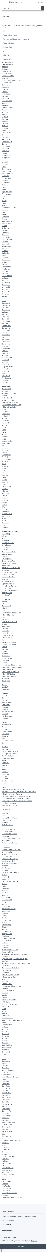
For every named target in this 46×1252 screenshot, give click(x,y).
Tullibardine (6, 183)
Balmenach (6, 285)
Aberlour (5, 273)
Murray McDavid (8, 581)
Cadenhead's (6, 545)
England (5, 416)
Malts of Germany (8, 400)
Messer (4, 765)
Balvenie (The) (7, 979)
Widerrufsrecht (8, 43)
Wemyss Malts (7, 593)
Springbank (6, 94)
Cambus (5, 251)
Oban (4, 167)
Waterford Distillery (9, 909)
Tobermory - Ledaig (9, 208)
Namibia (5, 482)
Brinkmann (6, 626)
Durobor (5, 995)
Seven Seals (6, 500)
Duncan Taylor (7, 554)
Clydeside (5, 253)
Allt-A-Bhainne (7, 276)
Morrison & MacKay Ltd (10, 859)
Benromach (6, 294)
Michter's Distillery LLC (10, 854)
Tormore (5, 382)
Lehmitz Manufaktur (9, 977)
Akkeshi (4, 473)
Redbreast (5, 450)
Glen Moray (6, 321)
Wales (4, 525)
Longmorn (5, 353)
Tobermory (6, 947)
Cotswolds (5, 421)
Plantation (5, 651)
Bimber (4, 418)
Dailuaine (5, 308)
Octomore (5, 235)
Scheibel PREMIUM (8, 674)
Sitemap (6, 55)
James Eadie (6, 570)
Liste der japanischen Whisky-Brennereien (17, 801)
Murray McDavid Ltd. (9, 818)
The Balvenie (6, 378)
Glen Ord (5, 135)
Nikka (4, 477)
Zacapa (4, 663)
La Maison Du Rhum (9, 644)
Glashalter (5, 763)
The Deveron (6, 178)
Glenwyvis (5, 1120)
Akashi (4, 471)
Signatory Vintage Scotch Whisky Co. (14, 959)
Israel (4, 464)
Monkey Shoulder (8, 76)
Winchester (6, 918)
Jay (3, 743)
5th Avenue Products (9, 1004)
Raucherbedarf (7, 781)
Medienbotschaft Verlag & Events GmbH (16, 963)
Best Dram (5, 540)
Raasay (4, 201)
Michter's (5, 518)
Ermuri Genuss (7, 638)
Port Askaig (6, 237)
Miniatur (5, 779)
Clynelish (5, 117)
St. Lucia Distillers (8, 831)
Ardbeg (4, 214)
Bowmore (5, 219)
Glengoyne (5, 144)
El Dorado (5, 631)
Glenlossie (5, 339)
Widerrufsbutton (9, 1237)
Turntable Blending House (11, 80)
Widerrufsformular (10, 35)
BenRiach (5, 1031)
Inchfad (4, 153)
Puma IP (4, 776)
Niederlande (6, 486)
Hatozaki (5, 475)
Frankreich (5, 423)
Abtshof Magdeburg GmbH (11, 850)
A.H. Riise (5, 619)
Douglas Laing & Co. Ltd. (10, 968)
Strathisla (5, 369)
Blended (5, 67)
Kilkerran (5, 89)
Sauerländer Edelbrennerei (11, 405)
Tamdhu (4, 373)
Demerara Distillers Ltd (10, 881)
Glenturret (5, 148)
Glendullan (6, 330)
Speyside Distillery (8, 367)
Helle (3, 767)
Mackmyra (5, 493)
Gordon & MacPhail (9, 561)
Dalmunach (6, 310)
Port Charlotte (7, 239)
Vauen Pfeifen (7, 731)
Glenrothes (6, 342)
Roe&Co (4, 452)
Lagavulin (5, 230)
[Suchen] (42, 8)
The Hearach (6, 194)
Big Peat (4, 69)
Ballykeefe (5, 434)
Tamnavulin (6, 376)
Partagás (5, 707)
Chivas (4, 301)
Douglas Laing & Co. (9, 552)
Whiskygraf (6, 595)
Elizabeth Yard (7, 633)
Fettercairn (6, 130)
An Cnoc (5, 943)
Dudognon (5, 689)
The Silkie (5, 457)
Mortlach (5, 362)
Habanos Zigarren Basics (10, 805)
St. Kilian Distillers (8, 938)
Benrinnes (5, 292)
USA (3, 507)
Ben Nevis (5, 112)
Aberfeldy (5, 98)
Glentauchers (6, 344)
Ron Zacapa (6, 868)
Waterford (5, 461)
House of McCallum (9, 563)
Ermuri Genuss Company (11, 1077)
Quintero (5, 709)
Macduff (5, 162)
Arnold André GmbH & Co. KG (12, 1020)
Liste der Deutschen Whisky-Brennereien (16, 798)
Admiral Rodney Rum (9, 622)
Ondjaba (5, 484)
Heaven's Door (7, 514)
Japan (4, 468)
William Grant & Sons (9, 843)
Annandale (6, 244)
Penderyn (5, 527)
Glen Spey (5, 323)
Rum (3, 617)
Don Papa (5, 629)
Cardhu (4, 298)
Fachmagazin (6, 749)
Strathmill (5, 371)
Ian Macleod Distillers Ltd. (11, 568)
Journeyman (6, 516)
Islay (3, 212)
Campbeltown (7, 83)
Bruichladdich (7, 221)
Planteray (5, 654)
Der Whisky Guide (8, 756)
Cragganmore (6, 303)
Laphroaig (5, 233)
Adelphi (4, 536)
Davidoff (5, 687)
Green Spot (6, 443)
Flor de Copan (7, 716)
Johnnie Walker (7, 73)
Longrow (5, 92)
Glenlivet (5, 337)
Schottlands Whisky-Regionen (12, 794)
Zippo (4, 783)
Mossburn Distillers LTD (10, 863)
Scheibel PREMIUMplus (10, 676)
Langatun (5, 498)
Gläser (4, 760)
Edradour (5, 128)
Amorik (4, 425)
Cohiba (4, 700)
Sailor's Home (6, 455)
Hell (3, 640)
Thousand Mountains (9, 834)
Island (4, 187)
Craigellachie (6, 305)
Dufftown (5, 126)
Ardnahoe (5, 217)
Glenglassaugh (7, 142)
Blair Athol (5, 114)
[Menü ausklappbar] (4, 2)
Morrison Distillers (8, 577)
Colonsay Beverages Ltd (10, 872)
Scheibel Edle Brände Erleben (12, 667)
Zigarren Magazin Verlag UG (12, 1197)
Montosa (5, 649)
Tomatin (5, 180)
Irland (4, 432)
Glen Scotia (6, 85)
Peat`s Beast (6, 820)
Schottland (5, 608)
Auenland (5, 734)
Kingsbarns (6, 262)
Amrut (4, 430)
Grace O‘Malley (7, 441)
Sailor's (4, 916)
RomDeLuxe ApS (7, 825)
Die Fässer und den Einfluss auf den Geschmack (19, 792)
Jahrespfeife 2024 (8, 740)
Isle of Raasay (6, 970)
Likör (3, 610)
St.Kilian (5, 411)
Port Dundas (6, 269)
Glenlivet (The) (7, 1111)
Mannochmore (7, 357)
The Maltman (6, 588)
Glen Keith (5, 319)
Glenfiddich (6, 335)
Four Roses (6, 511)
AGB (4, 51)
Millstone (5, 489)
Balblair (4, 110)
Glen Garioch (6, 133)
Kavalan (4, 505)
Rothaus (5, 391)
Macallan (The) (7, 1170)
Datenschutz (7, 47)
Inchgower (5, 346)
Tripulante (5, 660)
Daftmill (4, 255)
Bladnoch (5, 248)
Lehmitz (4, 647)
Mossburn (5, 78)
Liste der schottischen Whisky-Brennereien (17, 796)
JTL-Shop (26, 1246)
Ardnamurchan (7, 108)
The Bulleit (5, 509)
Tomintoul (5, 380)
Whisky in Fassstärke (9, 803)
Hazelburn (5, 87)
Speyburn (5, 364)
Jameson (5, 448)
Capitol (4, 696)
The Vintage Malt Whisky (10, 590)
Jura (3, 196)
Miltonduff (5, 360)
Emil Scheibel (6, 1075)
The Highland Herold (9, 754)
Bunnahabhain (7, 223)
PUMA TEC (5, 774)
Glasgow (5, 258)
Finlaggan (5, 1081)
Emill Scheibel (7, 398)
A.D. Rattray (6, 534)
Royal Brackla (6, 171)
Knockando (6, 348)
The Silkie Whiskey (8, 991)
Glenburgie (6, 328)
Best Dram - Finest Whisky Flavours (14, 954)
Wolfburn (5, 185)
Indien (4, 427)
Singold (4, 409)
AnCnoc (4, 103)
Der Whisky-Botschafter (10, 751)
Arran (4, 189)
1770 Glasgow (7, 1002)
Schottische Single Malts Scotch (13, 789)
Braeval (4, 296)
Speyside (5, 271)
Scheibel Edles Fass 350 (10, 672)
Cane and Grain (7, 547)
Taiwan (4, 502)
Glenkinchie (6, 260)
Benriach (5, 289)
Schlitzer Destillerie (9, 407)
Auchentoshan (7, 246)
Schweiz (4, 496)
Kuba (3, 698)
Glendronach (6, 139)
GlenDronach (6, 1097)
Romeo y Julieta (7, 711)
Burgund (5, 736)
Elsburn (4, 396)
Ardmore (5, 105)
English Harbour (7, 635)
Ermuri (4, 556)
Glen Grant (6, 317)
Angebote (6, 809)
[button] (33, 2)
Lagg (3, 198)
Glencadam (6, 137)
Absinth (4, 601)
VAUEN (4, 875)
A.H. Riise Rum (7, 900)
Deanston (5, 123)
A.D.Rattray (6, 911)
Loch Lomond (6, 160)
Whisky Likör (6, 678)
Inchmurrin (6, 155)
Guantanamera (7, 702)
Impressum (7, 59)
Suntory (4, 480)
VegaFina (5, 718)
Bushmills (5, 436)
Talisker (4, 205)
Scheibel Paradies (8, 615)
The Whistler (6, 459)
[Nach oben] (1, 1250)
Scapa (4, 203)
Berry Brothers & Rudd (10, 950)
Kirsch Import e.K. (8, 1156)
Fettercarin (6, 1079)
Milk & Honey (6, 466)
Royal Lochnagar (7, 173)
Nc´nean (5, 1177)
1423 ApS (5, 845)
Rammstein (6, 656)
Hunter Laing (6, 565)
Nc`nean (5, 164)
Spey (3, 827)
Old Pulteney (6, 169)
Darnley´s (5, 879)
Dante (4, 738)
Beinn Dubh (6, 287)
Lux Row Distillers (8, 856)
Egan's (4, 439)
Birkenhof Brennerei (9, 393)
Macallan (5, 355)
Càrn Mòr (5, 550)
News (5, 31)
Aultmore (5, 280)
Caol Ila (4, 226)
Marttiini (5, 772)
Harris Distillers (7, 952)
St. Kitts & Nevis (7, 658)
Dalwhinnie (6, 121)
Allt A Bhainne (7, 101)
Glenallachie (6, 326)
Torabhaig (5, 210)
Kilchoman (5, 228)
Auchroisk (5, 278)
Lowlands (5, 242)
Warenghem (6, 841)
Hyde (3, 446)
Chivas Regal (6, 71)
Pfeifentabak (6, 725)
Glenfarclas (6, 333)
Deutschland (6, 389)
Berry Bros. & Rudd (8, 538)
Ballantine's (6, 283)
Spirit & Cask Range (9, 586)
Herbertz (5, 769)
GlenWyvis (5, 151)
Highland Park (7, 192)
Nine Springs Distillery (10, 402)
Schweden (5, 491)
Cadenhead (6, 870)
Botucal (4, 624)
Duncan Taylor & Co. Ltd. (10, 975)
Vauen (4, 727)
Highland (5, 96)
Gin (3, 604)
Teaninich (5, 176)
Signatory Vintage (8, 584)
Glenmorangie (7, 146)
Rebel (4, 521)
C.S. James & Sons (8, 543)
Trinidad (5, 714)
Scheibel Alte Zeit (8, 669)
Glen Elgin (5, 314)
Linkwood (5, 351)
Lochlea (4, 264)
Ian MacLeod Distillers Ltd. (11, 1140)
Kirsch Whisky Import (9, 572)
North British (6, 267)
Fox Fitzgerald (7, 559)
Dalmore (5, 119)
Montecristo (6, 705)
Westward (5, 523)
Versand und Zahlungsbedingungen (16, 39)
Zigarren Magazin (8, 758)
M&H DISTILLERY (7, 1168)
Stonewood (6, 414)
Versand (34, 1241)
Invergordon (6, 158)
